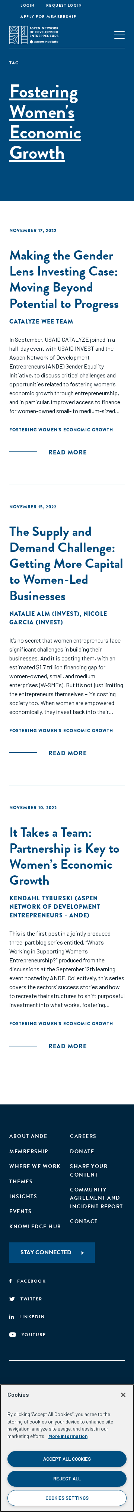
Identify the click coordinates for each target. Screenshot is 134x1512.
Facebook (31, 1281)
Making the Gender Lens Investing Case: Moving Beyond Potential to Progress (64, 279)
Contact (84, 1221)
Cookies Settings (67, 1498)
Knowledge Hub (35, 1226)
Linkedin (32, 1316)
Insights (23, 1196)
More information (67, 1436)
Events (20, 1211)
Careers (83, 1136)
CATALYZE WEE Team (41, 321)
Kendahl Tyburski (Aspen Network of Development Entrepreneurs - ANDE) (54, 907)
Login (27, 5)
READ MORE (67, 452)
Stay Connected (45, 1252)
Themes (21, 1182)
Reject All (67, 1479)
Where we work (35, 1166)
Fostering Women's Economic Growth (61, 430)
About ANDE (28, 1136)
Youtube (34, 1334)
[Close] (123, 1395)
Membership (28, 1151)
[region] (67, 1448)
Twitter (31, 1299)
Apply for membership (48, 16)
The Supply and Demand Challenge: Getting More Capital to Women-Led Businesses (66, 563)
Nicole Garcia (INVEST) (58, 618)
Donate (82, 1151)
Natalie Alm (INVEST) (44, 613)
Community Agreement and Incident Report (96, 1198)
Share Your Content (89, 1170)
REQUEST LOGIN (64, 5)
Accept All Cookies (67, 1459)
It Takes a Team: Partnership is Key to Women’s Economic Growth (64, 856)
